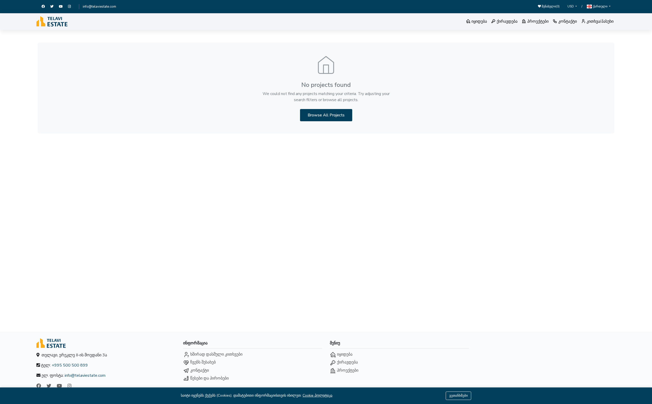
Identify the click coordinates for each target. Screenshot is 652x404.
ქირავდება (507, 21)
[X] (54, 6)
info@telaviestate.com (99, 6)
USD (571, 6)
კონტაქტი (567, 21)
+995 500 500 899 (70, 365)
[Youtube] (63, 6)
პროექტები (537, 21)
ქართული (600, 6)
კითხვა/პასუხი (600, 21)
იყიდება (478, 21)
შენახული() (550, 6)
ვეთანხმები (458, 395)
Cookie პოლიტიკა (317, 395)
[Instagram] (71, 6)
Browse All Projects (326, 115)
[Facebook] (46, 6)
